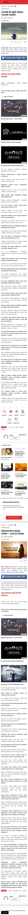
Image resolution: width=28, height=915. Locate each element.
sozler (17, 427)
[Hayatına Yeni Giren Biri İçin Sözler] (7, 485)
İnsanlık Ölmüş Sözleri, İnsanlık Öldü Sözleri (5, 476)
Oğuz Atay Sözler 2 (6, 457)
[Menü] (26, 2)
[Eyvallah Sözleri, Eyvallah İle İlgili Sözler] (14, 154)
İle (9, 427)
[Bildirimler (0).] (24, 2)
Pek (20, 890)
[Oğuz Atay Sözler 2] (7, 451)
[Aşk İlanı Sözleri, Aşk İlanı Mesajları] (14, 131)
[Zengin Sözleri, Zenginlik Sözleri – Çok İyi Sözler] (21, 449)
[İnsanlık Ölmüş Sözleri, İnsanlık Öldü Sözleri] (7, 467)
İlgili (13, 427)
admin (5, 18)
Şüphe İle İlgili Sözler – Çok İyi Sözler (11, 119)
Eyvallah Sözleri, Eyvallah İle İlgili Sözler (12, 165)
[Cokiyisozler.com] (4, 2)
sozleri (21, 427)
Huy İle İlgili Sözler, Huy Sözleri (20, 494)
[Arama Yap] (21, 2)
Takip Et (15, 438)
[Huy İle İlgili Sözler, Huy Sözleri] (21, 485)
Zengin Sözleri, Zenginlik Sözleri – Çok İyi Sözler (20, 453)
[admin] (5, 437)
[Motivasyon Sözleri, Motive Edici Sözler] (14, 673)
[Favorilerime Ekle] (12, 42)
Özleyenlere (15, 890)
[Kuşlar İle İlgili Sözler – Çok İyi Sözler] (21, 467)
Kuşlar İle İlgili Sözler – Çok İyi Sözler (21, 475)
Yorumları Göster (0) (13, 517)
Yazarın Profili (22, 434)
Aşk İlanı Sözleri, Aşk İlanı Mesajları (11, 142)
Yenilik (3, 429)
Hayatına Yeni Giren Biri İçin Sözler (7, 493)
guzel (10, 890)
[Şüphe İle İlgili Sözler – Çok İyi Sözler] (14, 108)
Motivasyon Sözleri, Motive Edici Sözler (12, 684)
